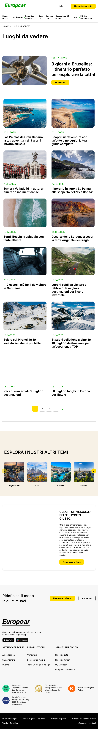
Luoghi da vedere (29, 17)
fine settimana (8, 660)
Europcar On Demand (65, 669)
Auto (76, 17)
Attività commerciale (86, 17)
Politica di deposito (58, 719)
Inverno (5, 665)
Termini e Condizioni (10, 723)
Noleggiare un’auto (83, 6)
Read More (60, 82)
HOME (6, 26)
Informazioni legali (9, 719)
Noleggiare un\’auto (62, 598)
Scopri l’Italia (5, 17)
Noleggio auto (61, 655)
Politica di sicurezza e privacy (84, 719)
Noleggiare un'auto (72, 562)
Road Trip (40, 17)
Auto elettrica (8, 655)
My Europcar (61, 665)
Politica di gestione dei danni (34, 719)
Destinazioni (17, 17)
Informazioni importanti (87, 723)
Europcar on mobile (36, 660)
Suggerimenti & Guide (62, 17)
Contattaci (87, 598)
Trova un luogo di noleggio (39, 665)
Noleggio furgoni (63, 660)
